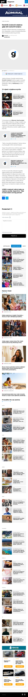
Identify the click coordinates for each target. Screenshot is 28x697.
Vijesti (13, 5)
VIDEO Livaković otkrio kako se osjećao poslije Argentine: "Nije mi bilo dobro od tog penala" (13, 191)
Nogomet (11, 2)
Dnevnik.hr (6, 5)
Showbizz (20, 5)
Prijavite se (14, 236)
